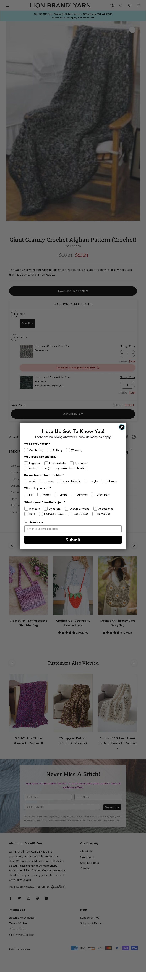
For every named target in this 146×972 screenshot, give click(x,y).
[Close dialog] (122, 427)
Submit (73, 540)
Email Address (33, 522)
